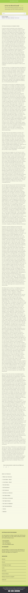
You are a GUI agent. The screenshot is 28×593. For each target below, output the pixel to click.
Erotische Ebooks (5, 573)
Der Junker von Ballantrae (8, 503)
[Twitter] (6, 467)
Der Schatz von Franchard (8, 498)
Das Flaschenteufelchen (7, 506)
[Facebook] (3, 467)
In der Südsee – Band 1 (7, 479)
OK (9, 591)
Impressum (4, 579)
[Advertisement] (8, 519)
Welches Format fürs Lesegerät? (8, 576)
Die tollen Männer (6, 484)
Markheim (4, 511)
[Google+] (8, 467)
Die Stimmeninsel (6, 487)
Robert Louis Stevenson (7, 476)
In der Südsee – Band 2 (7, 482)
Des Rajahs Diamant (6, 500)
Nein (12, 591)
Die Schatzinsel (6, 490)
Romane (3, 562)
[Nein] (26, 589)
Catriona (4, 508)
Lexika (3, 567)
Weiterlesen (17, 591)
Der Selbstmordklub (6, 495)
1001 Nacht (4, 570)
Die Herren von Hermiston (7, 492)
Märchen (3, 559)
